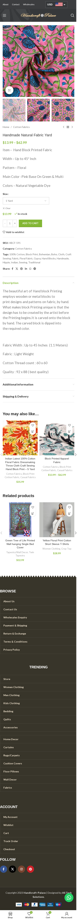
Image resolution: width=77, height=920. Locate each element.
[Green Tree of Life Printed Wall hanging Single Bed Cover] (20, 519)
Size (5, 193)
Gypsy (37, 258)
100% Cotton (17, 254)
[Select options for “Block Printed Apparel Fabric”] (69, 431)
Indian (14, 262)
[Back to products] (68, 127)
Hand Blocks (49, 258)
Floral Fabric (26, 258)
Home (6, 126)
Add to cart (30, 223)
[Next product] (72, 127)
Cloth (61, 254)
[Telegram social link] (34, 268)
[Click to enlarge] (9, 90)
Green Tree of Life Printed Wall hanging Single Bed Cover (20, 544)
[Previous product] (63, 127)
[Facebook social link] (12, 268)
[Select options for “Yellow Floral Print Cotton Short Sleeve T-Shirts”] (69, 513)
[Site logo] (38, 15)
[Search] (72, 15)
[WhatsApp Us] (68, 897)
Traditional (34, 262)
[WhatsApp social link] (30, 268)
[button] (6, 61)
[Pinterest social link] (21, 268)
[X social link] (17, 268)
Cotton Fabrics (21, 126)
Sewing (23, 262)
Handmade (63, 258)
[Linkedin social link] (26, 268)
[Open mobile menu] (4, 15)
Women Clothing (51, 548)
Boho (54, 254)
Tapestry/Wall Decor (17, 552)
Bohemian (44, 254)
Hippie (6, 262)
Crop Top (66, 548)
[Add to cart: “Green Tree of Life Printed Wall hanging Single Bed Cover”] (33, 513)
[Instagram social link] (21, 869)
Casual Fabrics (28, 477)
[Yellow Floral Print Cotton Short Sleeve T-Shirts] (56, 519)
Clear (8, 208)
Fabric (15, 258)
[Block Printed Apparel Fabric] (56, 437)
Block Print (32, 254)
